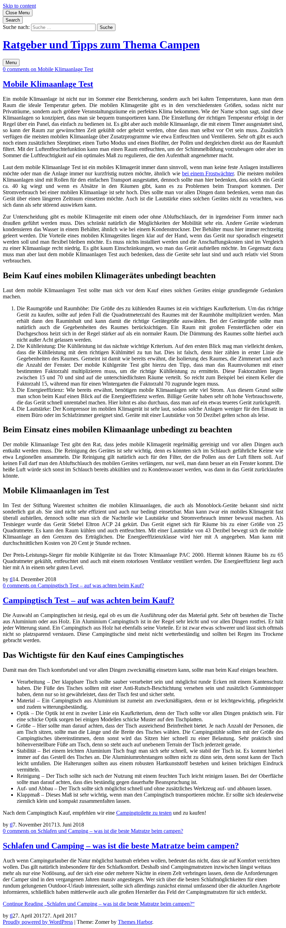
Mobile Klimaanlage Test (48, 84)
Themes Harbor (135, 922)
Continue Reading (99, 904)
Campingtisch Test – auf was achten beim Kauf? (88, 600)
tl (11, 579)
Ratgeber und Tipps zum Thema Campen (101, 44)
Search (13, 20)
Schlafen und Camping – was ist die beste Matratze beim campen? (121, 845)
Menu (11, 62)
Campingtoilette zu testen (144, 813)
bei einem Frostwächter (208, 173)
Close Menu (18, 12)
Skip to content (19, 6)
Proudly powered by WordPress (38, 922)
